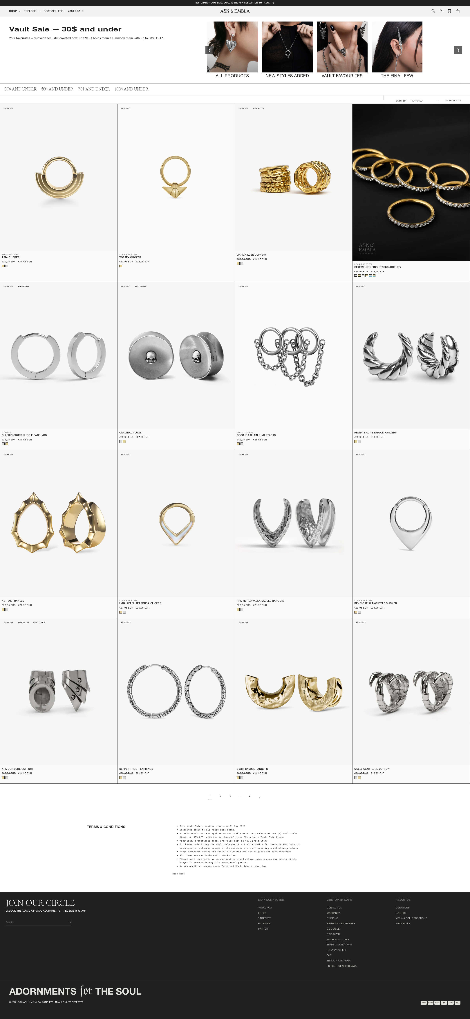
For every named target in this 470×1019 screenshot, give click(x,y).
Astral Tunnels (13, 601)
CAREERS (401, 913)
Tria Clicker (10, 258)
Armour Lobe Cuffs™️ (17, 769)
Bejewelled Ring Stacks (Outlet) (377, 267)
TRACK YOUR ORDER (339, 961)
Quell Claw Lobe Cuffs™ (372, 769)
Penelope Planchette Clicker (375, 603)
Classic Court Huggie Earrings (24, 435)
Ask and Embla (27, 1002)
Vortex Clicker (130, 258)
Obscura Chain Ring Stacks (256, 435)
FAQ (329, 955)
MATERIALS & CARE (338, 940)
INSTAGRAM (265, 908)
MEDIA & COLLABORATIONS (411, 918)
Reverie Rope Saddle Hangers (375, 433)
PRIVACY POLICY (336, 950)
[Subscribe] (68, 921)
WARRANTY (333, 913)
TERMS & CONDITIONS (339, 945)
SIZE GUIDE (333, 929)
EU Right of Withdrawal (342, 966)
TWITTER (263, 929)
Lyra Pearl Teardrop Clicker (140, 603)
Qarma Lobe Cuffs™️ (251, 255)
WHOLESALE (403, 924)
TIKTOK (262, 913)
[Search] (433, 11)
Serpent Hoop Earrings (136, 769)
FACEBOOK (264, 924)
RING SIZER (333, 934)
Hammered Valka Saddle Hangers (260, 601)
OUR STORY (402, 908)
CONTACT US (334, 908)
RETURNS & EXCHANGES (341, 924)
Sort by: (401, 101)
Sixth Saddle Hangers (252, 769)
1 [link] (210, 796)
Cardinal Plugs (130, 433)
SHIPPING (332, 918)
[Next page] (260, 797)
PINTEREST (264, 918)
